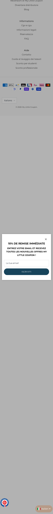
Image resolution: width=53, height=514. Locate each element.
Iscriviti (27, 272)
